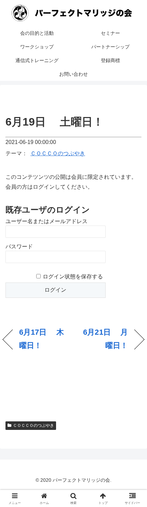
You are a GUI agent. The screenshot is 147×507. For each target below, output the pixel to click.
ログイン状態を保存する (73, 276)
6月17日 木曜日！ (41, 339)
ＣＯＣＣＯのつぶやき (57, 153)
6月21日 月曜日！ (103, 339)
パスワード (19, 246)
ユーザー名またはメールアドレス (46, 221)
